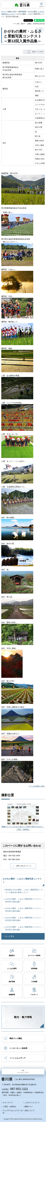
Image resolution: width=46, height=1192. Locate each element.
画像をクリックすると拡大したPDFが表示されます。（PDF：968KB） (23, 828)
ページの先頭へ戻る (37, 786)
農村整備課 (22, 11)
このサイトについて (32, 1103)
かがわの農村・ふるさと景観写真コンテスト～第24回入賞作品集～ (24, 909)
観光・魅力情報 (23, 1017)
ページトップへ (23, 1072)
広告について (29, 1110)
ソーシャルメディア (17, 1058)
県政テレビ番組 (15, 1038)
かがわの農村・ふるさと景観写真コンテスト (22, 880)
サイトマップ (8, 1103)
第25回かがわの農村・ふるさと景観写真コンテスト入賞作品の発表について (24, 891)
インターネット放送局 (18, 1048)
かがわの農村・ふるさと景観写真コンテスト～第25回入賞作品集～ (24, 900)
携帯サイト (29, 1107)
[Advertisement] (23, 1150)
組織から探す (12, 11)
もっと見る (9, 936)
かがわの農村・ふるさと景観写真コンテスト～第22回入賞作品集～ (24, 928)
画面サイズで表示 (37, 51)
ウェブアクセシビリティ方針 (13, 1112)
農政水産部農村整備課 (12, 852)
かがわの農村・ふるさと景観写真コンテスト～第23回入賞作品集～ (24, 919)
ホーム (3, 11)
